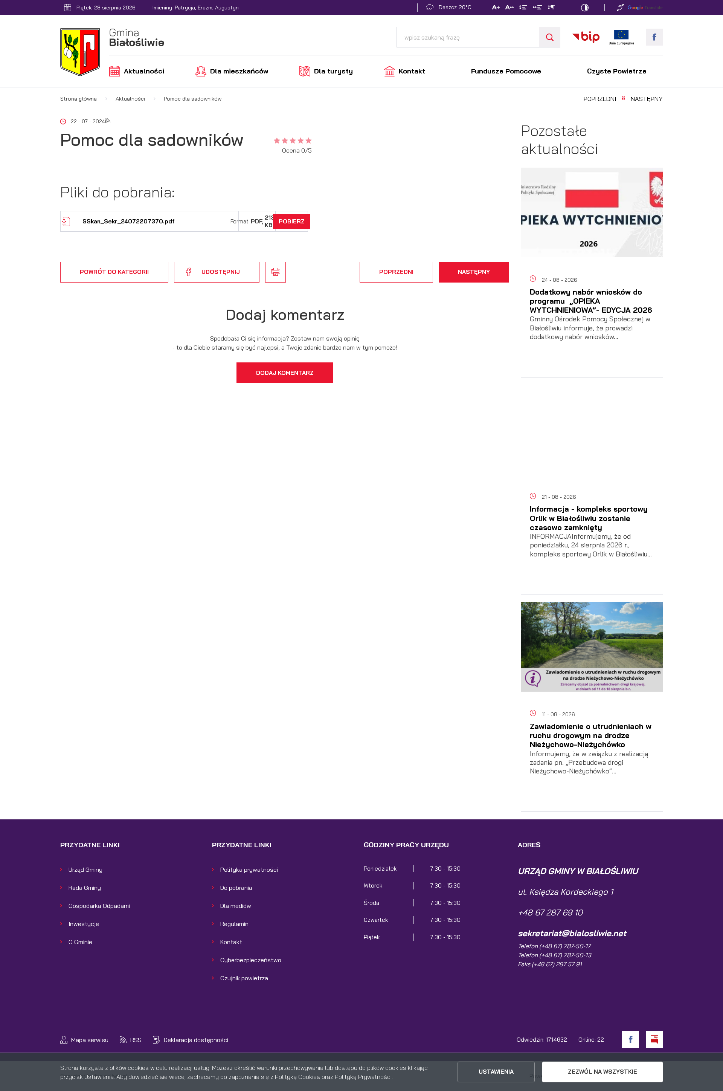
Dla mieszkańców (239, 71)
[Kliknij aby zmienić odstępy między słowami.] (537, 8)
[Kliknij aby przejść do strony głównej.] (112, 53)
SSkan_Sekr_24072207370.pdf (128, 221)
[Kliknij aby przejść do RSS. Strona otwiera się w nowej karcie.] (107, 121)
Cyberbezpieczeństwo (250, 960)
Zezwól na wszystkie (602, 1071)
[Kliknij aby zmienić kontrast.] (585, 7)
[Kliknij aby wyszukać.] (549, 37)
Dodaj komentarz (285, 372)
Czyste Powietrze (617, 71)
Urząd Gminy (85, 869)
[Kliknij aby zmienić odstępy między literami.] (509, 8)
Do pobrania (236, 887)
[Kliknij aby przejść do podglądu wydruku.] (275, 272)
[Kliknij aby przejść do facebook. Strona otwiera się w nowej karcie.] (654, 37)
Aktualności (144, 71)
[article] (592, 276)
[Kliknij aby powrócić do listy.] (623, 98)
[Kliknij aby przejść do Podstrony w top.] (620, 7)
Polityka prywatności (249, 869)
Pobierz (292, 221)
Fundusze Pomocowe (506, 71)
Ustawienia (496, 1071)
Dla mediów (235, 905)
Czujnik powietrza (244, 978)
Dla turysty (333, 71)
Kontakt (412, 71)
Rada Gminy (85, 887)
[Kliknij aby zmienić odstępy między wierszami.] (523, 8)
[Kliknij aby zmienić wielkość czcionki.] (496, 8)
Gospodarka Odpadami (99, 905)
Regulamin (234, 924)
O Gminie (80, 942)
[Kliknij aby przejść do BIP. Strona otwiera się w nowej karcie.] (585, 37)
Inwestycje (84, 924)
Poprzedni (600, 98)
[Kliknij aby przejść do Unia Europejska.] (621, 37)
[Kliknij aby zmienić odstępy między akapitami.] (551, 8)
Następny (647, 98)
